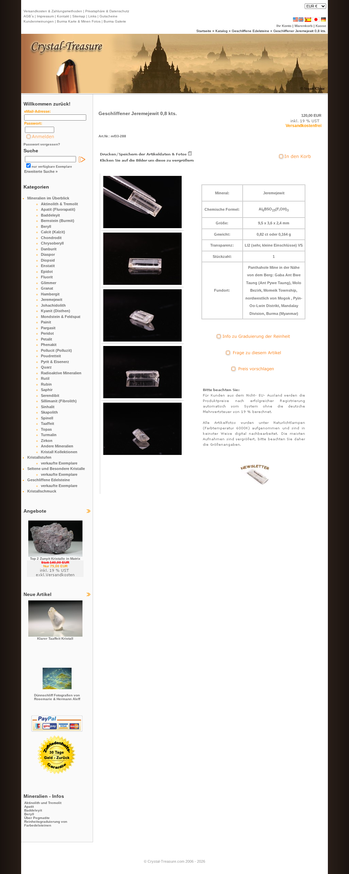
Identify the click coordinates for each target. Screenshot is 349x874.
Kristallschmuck (41, 491)
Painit (46, 322)
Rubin (46, 384)
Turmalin (49, 435)
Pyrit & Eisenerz (55, 362)
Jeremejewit (51, 299)
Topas (46, 429)
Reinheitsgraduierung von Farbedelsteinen (45, 823)
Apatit (29, 806)
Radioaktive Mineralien (61, 373)
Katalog (221, 31)
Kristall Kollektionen (59, 452)
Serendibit (50, 395)
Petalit (46, 339)
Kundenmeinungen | (40, 21)
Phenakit (49, 345)
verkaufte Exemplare (59, 463)
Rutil (45, 378)
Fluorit (47, 277)
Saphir (46, 390)
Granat (47, 288)
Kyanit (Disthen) (55, 311)
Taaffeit (47, 423)
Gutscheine (108, 16)
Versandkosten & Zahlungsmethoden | (54, 11)
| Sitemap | (78, 16)
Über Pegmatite (37, 818)
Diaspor (48, 254)
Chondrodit (51, 238)
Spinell (47, 418)
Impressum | (46, 16)
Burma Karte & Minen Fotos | (79, 21)
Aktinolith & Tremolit (59, 204)
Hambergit (50, 294)
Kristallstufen (39, 457)
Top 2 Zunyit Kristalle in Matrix (55, 558)
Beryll (46, 226)
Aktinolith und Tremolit (42, 803)
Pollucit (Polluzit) (56, 350)
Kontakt (63, 16)
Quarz (46, 367)
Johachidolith (53, 305)
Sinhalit (48, 407)
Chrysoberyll (52, 243)
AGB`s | (30, 16)
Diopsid (48, 260)
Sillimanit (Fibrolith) (59, 401)
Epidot (47, 271)
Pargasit (48, 328)
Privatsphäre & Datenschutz (106, 11)
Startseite (203, 31)
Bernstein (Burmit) (57, 221)
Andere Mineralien (57, 446)
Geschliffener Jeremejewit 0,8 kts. (299, 31)
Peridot (47, 333)
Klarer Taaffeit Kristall (55, 638)
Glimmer (48, 283)
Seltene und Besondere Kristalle (56, 469)
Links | (92, 16)
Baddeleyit (50, 215)
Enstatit (48, 266)
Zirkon (46, 441)
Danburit (49, 249)
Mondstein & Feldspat (60, 317)
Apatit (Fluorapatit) (58, 209)
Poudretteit (51, 356)
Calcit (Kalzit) (53, 232)
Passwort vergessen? (42, 144)
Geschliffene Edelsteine (250, 31)
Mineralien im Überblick (48, 198)
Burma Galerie (115, 21)
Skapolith (49, 412)
